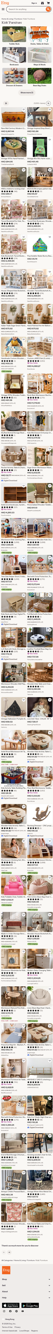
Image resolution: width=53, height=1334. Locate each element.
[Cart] (48, 3)
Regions (34, 1331)
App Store (10, 1305)
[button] (8, 1319)
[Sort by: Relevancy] (48, 103)
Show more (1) (27, 92)
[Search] (48, 9)
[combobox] (25, 9)
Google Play (30, 1305)
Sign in (34, 3)
